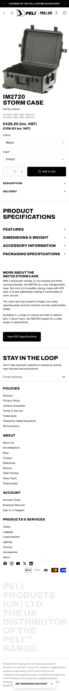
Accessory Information (29, 246)
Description (12, 183)
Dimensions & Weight (26, 237)
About (6, 557)
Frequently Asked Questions (19, 421)
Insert (6, 152)
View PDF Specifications (21, 336)
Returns (7, 468)
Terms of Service (13, 411)
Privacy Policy (11, 400)
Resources (9, 463)
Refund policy (11, 426)
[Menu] (4, 13)
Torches (7, 547)
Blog (5, 452)
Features (13, 229)
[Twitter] (24, 563)
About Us (8, 442)
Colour (7, 135)
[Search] (12, 13)
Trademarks (10, 416)
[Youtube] (18, 563)
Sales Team (10, 478)
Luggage (8, 531)
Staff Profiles (11, 473)
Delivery (10, 191)
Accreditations (11, 447)
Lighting (7, 542)
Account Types (11, 500)
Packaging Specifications (31, 254)
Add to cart (48, 171)
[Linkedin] (31, 563)
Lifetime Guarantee (14, 405)
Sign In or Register (14, 510)
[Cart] (65, 13)
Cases (6, 526)
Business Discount (14, 505)
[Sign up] (63, 377)
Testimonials (10, 483)
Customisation (11, 537)
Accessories (10, 552)
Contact (7, 458)
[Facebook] (5, 563)
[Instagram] (11, 563)
